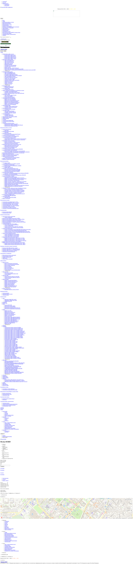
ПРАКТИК (6, 132)
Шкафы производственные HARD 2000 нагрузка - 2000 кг (15, 244)
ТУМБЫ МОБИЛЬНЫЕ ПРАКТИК (11, 369)
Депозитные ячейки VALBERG (10, 343)
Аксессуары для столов (9, 272)
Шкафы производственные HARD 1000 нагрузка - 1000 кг (15, 243)
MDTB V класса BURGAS (9, 315)
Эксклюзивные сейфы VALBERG (11, 356)
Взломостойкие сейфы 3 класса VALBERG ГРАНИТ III (14, 334)
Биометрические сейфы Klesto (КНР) (11, 125)
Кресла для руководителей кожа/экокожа (12, 264)
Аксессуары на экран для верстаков (8, 216)
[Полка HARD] (3, 439)
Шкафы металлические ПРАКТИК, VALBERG (13, 165)
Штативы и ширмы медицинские (8, 159)
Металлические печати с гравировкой (9, 255)
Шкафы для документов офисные (10, 282)
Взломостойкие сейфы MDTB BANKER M (12, 317)
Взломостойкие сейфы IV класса (10, 57)
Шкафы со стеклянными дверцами (11, 285)
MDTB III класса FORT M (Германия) (11, 101)
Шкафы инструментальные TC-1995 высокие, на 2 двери (15, 238)
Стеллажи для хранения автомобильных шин (10, 208)
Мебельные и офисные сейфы (7, 59)
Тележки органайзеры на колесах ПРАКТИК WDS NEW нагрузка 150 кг (17, 232)
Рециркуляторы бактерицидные (8, 153)
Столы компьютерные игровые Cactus (11, 273)
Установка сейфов (8, 424)
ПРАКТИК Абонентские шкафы (10, 197)
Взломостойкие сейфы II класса (10, 55)
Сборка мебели (7, 423)
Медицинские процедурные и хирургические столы (11, 144)
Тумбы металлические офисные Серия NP (12, 277)
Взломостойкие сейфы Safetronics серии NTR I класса (14, 379)
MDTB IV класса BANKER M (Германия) (12, 102)
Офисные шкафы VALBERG (10, 354)
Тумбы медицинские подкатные (8, 156)
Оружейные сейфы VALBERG (10, 349)
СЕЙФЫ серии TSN (8, 301)
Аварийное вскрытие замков (10, 425)
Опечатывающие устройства (7, 256)
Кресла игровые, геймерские (10, 265)
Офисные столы (5, 271)
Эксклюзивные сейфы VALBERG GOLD (12, 357)
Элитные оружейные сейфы (10, 79)
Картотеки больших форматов (7, 172)
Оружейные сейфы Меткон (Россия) (11, 74)
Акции (1, 409)
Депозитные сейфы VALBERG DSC (11, 342)
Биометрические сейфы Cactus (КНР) (11, 124)
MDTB (3, 309)
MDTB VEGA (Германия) (9, 86)
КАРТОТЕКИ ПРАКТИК (9, 364)
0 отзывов (3, 445)
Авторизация (7, 4)
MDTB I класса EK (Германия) (10, 98)
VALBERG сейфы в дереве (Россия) (11, 106)
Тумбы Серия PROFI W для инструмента (12, 235)
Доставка (6, 413)
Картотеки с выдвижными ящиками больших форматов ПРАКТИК (16, 173)
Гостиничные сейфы (6, 94)
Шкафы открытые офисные (9, 284)
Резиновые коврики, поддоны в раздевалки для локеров (14, 190)
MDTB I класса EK (8, 310)
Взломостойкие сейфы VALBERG (11, 338)
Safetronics (4, 378)
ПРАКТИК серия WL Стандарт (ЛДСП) (12, 289)
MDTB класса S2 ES (8, 316)
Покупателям (4, 411)
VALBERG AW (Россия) (9, 87)
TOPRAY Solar (5, 376)
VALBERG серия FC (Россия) (10, 109)
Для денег (4, 122)
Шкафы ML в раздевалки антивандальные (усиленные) (14, 177)
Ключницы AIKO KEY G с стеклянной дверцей (11, 249)
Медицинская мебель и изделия (8, 22)
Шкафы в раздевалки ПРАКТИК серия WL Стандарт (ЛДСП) (15, 178)
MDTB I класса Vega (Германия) (10, 99)
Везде (3, 20)
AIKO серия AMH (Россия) (9, 60)
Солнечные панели (5, 403)
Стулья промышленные (6, 222)
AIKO (3, 298)
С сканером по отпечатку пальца (8, 123)
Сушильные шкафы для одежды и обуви (9, 223)
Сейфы (3, 21)
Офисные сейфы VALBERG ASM (11, 353)
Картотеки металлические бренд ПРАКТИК (12, 169)
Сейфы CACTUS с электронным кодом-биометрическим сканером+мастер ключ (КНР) (20, 69)
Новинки (2, 408)
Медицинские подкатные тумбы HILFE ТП (12, 307)
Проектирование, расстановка (10, 428)
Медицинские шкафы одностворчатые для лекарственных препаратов (17, 151)
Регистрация (7, 5)
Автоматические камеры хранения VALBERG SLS (14, 329)
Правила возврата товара (9, 415)
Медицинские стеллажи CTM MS (8, 148)
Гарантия (6, 414)
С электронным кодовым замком (8, 121)
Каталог (3, 51)
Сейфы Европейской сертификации (8, 97)
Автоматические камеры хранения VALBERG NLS (14, 328)
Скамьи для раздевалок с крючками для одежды (13, 192)
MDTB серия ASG (8, 323)
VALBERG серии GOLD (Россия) (11, 107)
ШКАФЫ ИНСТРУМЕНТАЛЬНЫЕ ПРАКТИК (13, 373)
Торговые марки (5, 30)
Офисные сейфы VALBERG (10, 352)
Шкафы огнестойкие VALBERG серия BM (12, 163)
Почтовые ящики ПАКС (6, 212)
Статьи (6, 419)
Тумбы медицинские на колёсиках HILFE (12, 157)
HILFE (3, 304)
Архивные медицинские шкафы (8, 131)
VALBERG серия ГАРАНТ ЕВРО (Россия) (12, 92)
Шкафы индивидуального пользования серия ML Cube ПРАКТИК (16, 183)
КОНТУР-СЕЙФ (5, 385)
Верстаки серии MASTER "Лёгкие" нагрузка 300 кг (11, 220)
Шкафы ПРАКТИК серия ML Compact (11, 184)
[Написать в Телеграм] (1, 47)
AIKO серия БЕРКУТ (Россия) (10, 76)
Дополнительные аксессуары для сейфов (9, 116)
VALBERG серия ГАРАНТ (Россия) (11, 91)
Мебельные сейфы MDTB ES (10, 322)
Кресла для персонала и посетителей (11, 263)
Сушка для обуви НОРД (9, 225)
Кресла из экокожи (8, 266)
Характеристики (5, 478)
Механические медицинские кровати (11, 143)
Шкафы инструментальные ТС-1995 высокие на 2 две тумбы (15, 240)
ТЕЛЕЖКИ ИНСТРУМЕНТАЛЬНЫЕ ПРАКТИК (13, 368)
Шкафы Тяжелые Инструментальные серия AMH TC (11, 241)
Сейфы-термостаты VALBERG (10, 355)
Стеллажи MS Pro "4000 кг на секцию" (9, 207)
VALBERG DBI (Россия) (9, 115)
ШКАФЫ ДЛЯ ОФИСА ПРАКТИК (11, 370)
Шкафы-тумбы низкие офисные (10, 286)
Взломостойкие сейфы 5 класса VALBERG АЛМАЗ (14, 337)
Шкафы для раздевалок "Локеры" (8, 175)
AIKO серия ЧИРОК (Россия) (10, 72)
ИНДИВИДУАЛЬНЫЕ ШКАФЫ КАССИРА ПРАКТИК (15, 362)
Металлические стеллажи (4, 200)
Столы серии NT (8, 274)
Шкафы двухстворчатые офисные (11, 280)
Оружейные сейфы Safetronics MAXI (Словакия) (13, 75)
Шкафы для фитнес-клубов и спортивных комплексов (14, 182)
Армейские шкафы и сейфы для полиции (12, 80)
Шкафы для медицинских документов (9, 158)
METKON (4, 383)
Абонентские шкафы (6, 196)
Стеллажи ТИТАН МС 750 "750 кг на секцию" (10, 205)
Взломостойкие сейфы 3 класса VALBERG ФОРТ (13, 335)
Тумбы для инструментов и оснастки (9, 233)
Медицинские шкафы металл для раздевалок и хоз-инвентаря (13, 152)
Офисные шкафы (5, 279)
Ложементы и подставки (9, 81)
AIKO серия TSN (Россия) (9, 62)
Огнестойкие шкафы (6, 162)
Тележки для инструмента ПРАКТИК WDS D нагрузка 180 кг (16, 230)
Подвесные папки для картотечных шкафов (12, 170)
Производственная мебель (7, 25)
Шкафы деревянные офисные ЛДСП (11, 281)
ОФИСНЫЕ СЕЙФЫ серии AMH (11, 300)
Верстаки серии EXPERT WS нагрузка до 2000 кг (11, 218)
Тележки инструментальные (7, 228)
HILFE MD (7, 130)
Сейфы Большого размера (7, 117)
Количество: (2, 462)
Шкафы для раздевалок (6, 288)
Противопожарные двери (7, 394)
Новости (6, 418)
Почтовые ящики (3, 210)
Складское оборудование (6, 33)
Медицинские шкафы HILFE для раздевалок (12, 308)
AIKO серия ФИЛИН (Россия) (10, 73)
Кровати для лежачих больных (10, 141)
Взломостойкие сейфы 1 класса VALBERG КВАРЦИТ (14, 332)
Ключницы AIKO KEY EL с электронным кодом (11, 248)
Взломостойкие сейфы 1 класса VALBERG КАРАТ (14, 330)
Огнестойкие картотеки (6, 108)
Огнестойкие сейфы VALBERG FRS (11, 348)
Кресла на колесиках (8, 267)
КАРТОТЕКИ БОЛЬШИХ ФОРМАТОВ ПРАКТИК (14, 363)
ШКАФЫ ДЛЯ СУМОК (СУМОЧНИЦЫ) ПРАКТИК (14, 372)
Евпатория (6, 431)
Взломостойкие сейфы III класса (10, 56)
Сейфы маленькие (5, 118)
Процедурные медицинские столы (11, 147)
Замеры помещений (8, 427)
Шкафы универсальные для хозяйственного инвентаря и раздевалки (17, 185)
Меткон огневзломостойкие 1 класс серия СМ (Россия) (14, 93)
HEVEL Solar (4, 303)
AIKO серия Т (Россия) (9, 63)
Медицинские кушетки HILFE (10, 306)
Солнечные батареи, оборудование (11, 540)
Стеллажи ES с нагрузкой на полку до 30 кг (10, 201)
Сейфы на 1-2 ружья (8, 83)
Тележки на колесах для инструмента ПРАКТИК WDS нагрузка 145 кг (17, 231)
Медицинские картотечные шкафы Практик (12, 134)
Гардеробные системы (6, 31)
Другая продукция (8, 537)
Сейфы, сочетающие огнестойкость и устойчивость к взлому (13, 90)
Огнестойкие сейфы (6, 88)
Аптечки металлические (6, 129)
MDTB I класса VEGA (9, 311)
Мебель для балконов (6, 198)
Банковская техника (6, 29)
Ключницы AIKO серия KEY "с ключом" (9, 250)
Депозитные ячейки (6, 113)
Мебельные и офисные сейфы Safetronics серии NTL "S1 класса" (16, 381)
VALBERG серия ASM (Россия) (10, 66)
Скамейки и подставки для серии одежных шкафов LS (14, 191)
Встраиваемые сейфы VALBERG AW (11, 339)
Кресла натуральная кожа (9, 268)
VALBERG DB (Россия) (9, 114)
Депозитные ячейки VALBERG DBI (11, 345)
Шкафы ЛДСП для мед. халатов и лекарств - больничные (15, 139)
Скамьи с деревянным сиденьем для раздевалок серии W (15, 193)
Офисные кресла (5, 262)
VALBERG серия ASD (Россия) (10, 111)
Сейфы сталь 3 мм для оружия (10, 78)
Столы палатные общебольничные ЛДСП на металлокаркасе (15, 138)
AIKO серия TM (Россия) (9, 61)
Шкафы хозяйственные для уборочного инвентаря (13, 186)
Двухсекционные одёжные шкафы (11, 176)
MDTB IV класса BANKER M (10, 314)
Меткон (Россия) (7, 67)
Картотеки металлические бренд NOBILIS (12, 171)
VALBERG (4, 326)
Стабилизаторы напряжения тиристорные (9, 404)
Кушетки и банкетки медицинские (8, 135)
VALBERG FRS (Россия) (9, 89)
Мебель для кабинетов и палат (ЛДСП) (9, 136)
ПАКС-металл (5, 384)
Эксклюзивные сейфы (6, 105)
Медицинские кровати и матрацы (8, 140)
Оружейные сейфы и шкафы (7, 71)
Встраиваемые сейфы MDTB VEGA (11, 321)
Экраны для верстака (8, 217)
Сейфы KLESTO (5, 377)
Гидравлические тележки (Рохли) (8, 398)
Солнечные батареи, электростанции (9, 34)
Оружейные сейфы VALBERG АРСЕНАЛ (12, 350)
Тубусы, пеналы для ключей (7, 258)
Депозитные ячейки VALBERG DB (11, 344)
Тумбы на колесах (8, 278)
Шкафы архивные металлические (8, 164)
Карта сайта (7, 527)
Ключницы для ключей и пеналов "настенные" (10, 26)
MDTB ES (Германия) (8, 64)
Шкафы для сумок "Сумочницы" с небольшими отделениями (15, 181)
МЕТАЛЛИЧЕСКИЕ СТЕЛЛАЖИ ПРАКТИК (13, 366)
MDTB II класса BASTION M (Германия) (12, 100)
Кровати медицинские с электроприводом (12, 142)
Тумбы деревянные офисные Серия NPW (12, 276)
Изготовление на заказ (9, 426)
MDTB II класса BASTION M (10, 312)
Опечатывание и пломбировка (7, 27)
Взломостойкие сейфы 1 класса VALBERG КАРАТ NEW (15, 331)
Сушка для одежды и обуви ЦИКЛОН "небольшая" (14, 226)
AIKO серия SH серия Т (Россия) (10, 95)
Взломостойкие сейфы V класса (10, 58)
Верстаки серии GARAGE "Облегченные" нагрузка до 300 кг (13, 219)
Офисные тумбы (5, 275)
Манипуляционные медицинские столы (12, 145)
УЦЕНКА (4, 35)
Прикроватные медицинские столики (11, 146)
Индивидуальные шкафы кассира (8, 194)
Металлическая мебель (6, 23)
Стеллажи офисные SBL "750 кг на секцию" (10, 204)
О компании (7, 417)
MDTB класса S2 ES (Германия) (10, 104)
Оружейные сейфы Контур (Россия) (11, 77)
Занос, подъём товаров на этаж (10, 422)
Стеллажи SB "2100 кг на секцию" (8, 206)
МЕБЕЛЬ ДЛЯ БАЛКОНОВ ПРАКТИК (12, 365)
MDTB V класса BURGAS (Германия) (11, 103)
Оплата (6, 412)
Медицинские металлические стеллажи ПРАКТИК (14, 149)
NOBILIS (4, 325)
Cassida (3, 382)
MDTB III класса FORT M (9, 313)
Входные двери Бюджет (6, 393)
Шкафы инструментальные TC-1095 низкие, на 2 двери (14, 237)
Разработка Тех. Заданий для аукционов (12, 429)
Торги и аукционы (8, 529)
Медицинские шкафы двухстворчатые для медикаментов (15, 150)
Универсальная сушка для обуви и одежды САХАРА (14, 227)
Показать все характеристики (7, 458)
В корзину (2, 466)
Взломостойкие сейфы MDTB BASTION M (12, 318)
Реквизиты (6, 420)
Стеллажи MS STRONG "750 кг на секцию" (10, 203)
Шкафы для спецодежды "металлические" (12, 180)
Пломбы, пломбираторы (6, 257)
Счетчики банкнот (5, 293)
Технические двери (5, 395)
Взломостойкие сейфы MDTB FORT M (11, 320)
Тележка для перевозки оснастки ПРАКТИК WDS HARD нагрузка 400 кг (18, 229)
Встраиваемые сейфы (6, 85)
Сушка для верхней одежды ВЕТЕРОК (11, 224)
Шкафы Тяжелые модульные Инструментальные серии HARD (13, 242)
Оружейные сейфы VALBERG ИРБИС (11, 351)
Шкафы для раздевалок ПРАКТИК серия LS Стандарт (14, 179)
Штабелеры (4, 399)
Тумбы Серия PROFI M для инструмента (12, 234)
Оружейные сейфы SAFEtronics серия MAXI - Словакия (15, 380)
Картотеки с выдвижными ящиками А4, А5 (10, 168)
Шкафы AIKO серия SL (9, 167)
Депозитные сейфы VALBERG (10, 340)
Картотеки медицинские (6, 133)
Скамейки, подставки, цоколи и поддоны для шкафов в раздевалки (14, 188)
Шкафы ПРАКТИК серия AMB (10, 195)
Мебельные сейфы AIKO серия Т (10, 299)
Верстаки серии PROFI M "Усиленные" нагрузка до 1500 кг (13, 221)
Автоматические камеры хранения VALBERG (13, 327)
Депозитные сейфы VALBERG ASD (11, 341)
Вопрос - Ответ (5, 480)
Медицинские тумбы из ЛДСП (10, 137)
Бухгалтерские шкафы (6, 166)
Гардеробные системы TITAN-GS (8, 388)
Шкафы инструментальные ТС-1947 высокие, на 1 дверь (15, 239)
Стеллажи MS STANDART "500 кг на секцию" (10, 202)
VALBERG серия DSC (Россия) (10, 112)
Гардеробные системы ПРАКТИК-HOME (9, 389)
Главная (3, 435)
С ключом (4, 119)
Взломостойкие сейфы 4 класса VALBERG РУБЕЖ (14, 336)
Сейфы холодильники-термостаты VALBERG (10, 154)
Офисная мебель (5, 28)
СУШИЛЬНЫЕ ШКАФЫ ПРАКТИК (11, 367)
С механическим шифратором (7, 120)
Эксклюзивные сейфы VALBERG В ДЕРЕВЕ (13, 358)
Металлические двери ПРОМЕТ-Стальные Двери (11, 32)
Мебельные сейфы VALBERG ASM (11, 346)
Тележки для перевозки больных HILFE (9, 155)
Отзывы (4, 479)
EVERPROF (4, 302)
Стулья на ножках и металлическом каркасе (12, 269)
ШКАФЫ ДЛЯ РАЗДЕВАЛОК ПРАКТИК (12, 371)
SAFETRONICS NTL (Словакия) (10, 65)
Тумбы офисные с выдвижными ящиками (9, 174)
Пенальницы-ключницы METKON (8, 251)
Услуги (3, 421)
